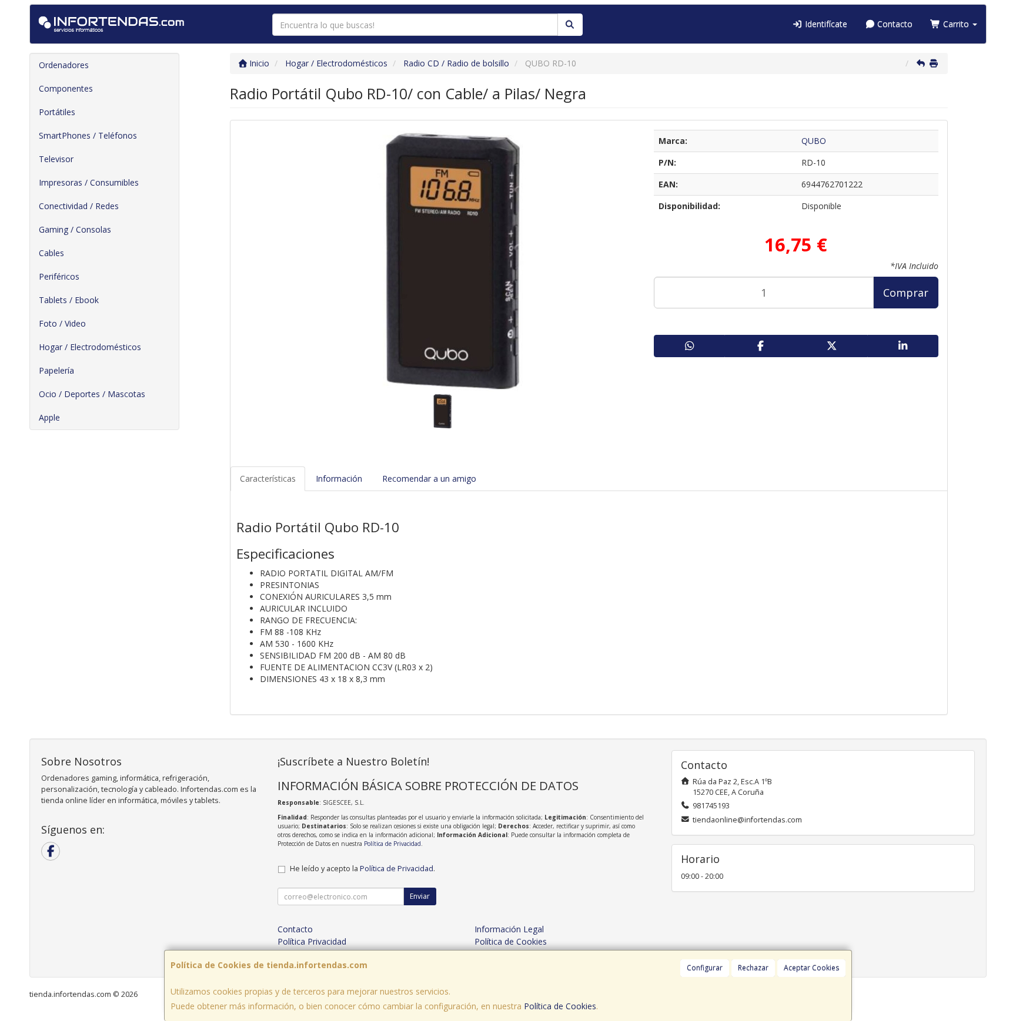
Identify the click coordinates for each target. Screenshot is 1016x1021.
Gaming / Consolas (75, 229)
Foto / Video (62, 323)
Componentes (66, 88)
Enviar (420, 896)
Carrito (956, 23)
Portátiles (57, 111)
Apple (49, 417)
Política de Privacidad (392, 843)
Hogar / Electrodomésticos (90, 346)
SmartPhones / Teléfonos (88, 135)
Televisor (56, 158)
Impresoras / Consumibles (89, 182)
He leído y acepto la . (362, 869)
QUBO (813, 140)
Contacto (894, 23)
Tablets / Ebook (69, 299)
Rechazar (753, 968)
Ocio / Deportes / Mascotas (92, 393)
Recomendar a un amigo (429, 478)
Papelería (56, 370)
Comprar (905, 293)
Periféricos (59, 276)
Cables (51, 252)
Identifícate (825, 23)
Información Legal (509, 929)
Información (339, 478)
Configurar (705, 968)
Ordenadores (64, 64)
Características (268, 478)
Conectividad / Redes (79, 205)
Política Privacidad (312, 941)
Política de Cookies (560, 1006)
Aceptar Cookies (811, 968)
